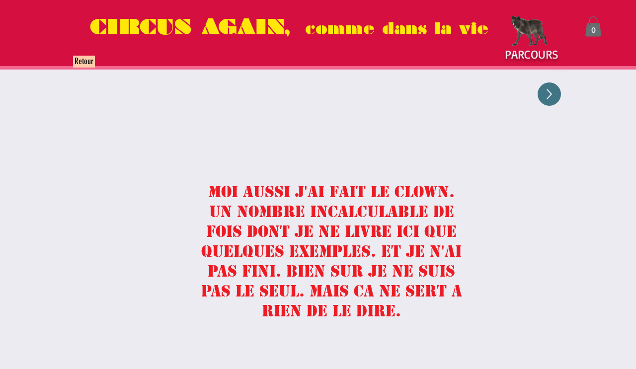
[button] (593, 26)
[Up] (549, 94)
